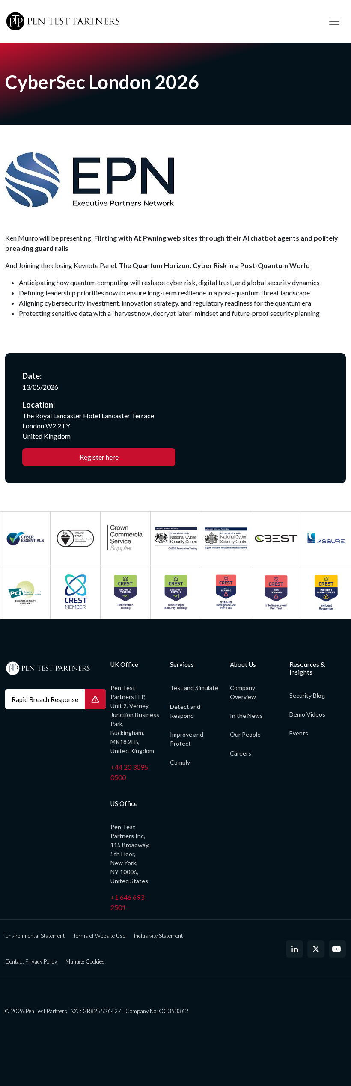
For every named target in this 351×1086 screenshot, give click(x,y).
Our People (245, 734)
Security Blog (307, 695)
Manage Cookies (85, 961)
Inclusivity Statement (158, 935)
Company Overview (243, 692)
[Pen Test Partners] (160, 21)
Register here (99, 457)
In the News (246, 715)
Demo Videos (307, 714)
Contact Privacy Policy (31, 961)
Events (298, 733)
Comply (180, 762)
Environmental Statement (35, 935)
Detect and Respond (185, 711)
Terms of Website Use (99, 935)
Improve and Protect (186, 739)
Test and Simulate (194, 687)
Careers (240, 753)
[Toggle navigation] (334, 21)
